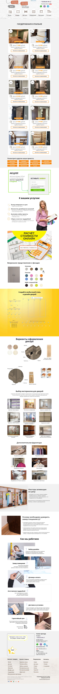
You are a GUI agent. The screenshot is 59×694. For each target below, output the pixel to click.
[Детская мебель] (25, 16)
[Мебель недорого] (33, 0)
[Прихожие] (41, 16)
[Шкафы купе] (17, 16)
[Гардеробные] (33, 16)
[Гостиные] (48, 16)
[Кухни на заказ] (9, 16)
